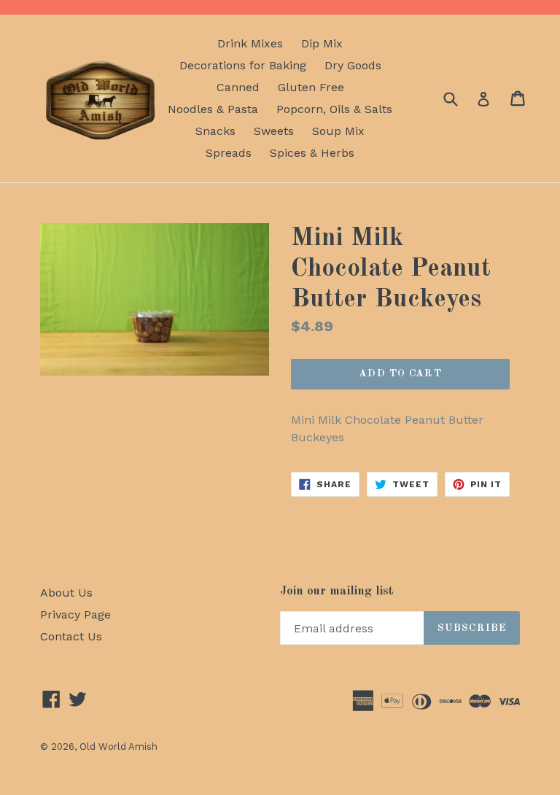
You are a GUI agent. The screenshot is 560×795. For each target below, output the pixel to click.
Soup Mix (338, 131)
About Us (66, 593)
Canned (238, 87)
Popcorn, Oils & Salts (334, 109)
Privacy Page (75, 614)
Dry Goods (352, 65)
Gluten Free (311, 87)
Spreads (229, 153)
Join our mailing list (337, 591)
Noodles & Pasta (213, 109)
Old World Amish (118, 746)
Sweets (274, 131)
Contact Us (71, 636)
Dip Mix (322, 43)
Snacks (215, 131)
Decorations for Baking (242, 65)
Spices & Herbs (312, 153)
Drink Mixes (250, 43)
